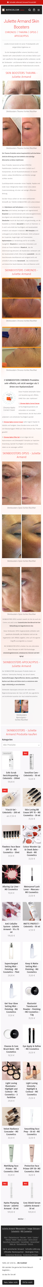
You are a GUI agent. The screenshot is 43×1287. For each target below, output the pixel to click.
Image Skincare (33, 1229)
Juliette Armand (8, 1229)
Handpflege (25, 1242)
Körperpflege (34, 1242)
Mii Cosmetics (26, 1231)
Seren (29, 1237)
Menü (38, 10)
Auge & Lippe (22, 1239)
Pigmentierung (14, 1237)
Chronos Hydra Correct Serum (29, 403)
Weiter (21, 1219)
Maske (14, 1239)
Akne (5, 1237)
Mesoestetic (21, 1229)
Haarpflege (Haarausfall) (11, 1242)
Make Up (12, 1244)
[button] (29, 10)
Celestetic (15, 1231)
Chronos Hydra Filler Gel (12, 437)
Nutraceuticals (22, 1244)
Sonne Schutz (32, 1239)
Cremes (35, 1237)
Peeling (8, 1239)
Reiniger (23, 1237)
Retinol (30, 1244)
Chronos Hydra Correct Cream (13, 422)
